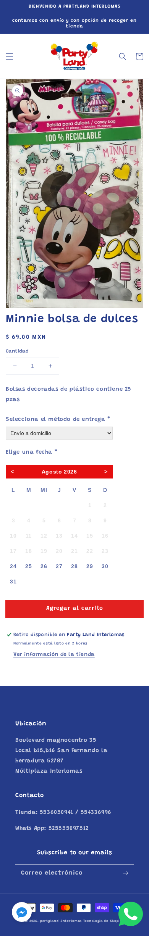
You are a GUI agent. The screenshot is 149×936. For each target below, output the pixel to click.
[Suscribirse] (125, 873)
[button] (9, 56)
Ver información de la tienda (54, 654)
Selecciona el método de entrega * (58, 419)
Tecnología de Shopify (103, 921)
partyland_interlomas (61, 921)
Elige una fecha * (31, 452)
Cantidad (17, 351)
